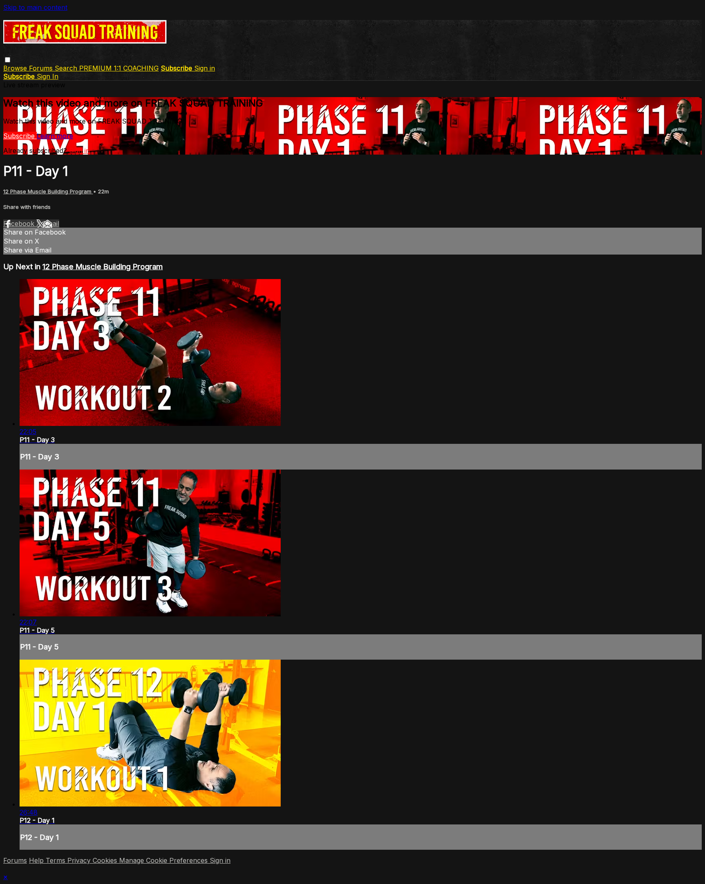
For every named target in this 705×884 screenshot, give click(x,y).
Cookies (106, 860)
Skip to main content (35, 7)
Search (67, 68)
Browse (16, 68)
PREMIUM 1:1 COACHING (119, 68)
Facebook (19, 223)
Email (51, 223)
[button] (7, 59)
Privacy (80, 860)
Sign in (204, 68)
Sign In (47, 76)
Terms (56, 860)
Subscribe (20, 136)
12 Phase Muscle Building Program (48, 191)
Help (37, 860)
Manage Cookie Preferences (164, 860)
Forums (42, 68)
